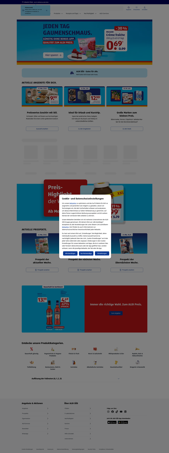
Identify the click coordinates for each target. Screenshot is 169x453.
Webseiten (73, 203)
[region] (85, 226)
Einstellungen (102, 253)
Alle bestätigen (70, 253)
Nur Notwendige (86, 253)
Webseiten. (65, 227)
